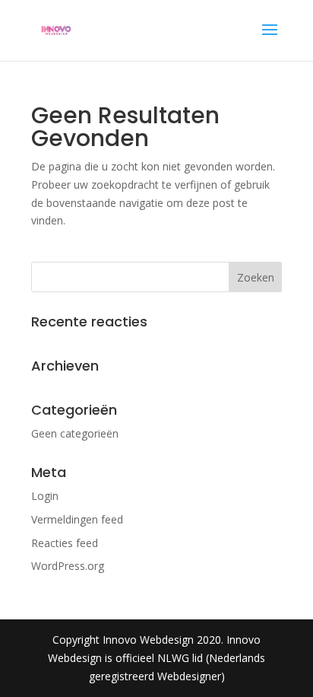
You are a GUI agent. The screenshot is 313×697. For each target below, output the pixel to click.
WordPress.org (67, 566)
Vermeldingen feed (77, 519)
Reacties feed (64, 543)
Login (44, 496)
